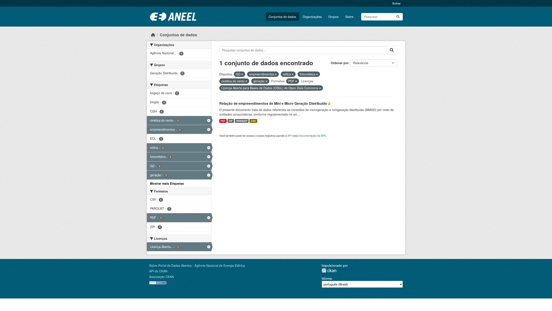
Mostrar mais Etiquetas (167, 183)
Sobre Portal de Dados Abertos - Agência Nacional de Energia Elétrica (197, 265)
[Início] (153, 34)
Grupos (333, 16)
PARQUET (241, 120)
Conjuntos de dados (282, 16)
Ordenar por (339, 63)
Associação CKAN (161, 277)
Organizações (312, 16)
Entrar (396, 3)
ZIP (230, 120)
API (289, 135)
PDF (223, 120)
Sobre (349, 16)
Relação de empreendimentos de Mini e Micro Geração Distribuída (273, 103)
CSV (253, 120)
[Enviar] (398, 17)
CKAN (329, 270)
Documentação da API (312, 135)
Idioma (327, 278)
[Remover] (242, 74)
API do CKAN (158, 271)
